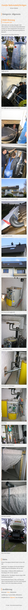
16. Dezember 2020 (7, 22)
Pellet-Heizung (8, 20)
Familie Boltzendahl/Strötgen (14, 5)
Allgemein (12, 597)
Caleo (8, 592)
